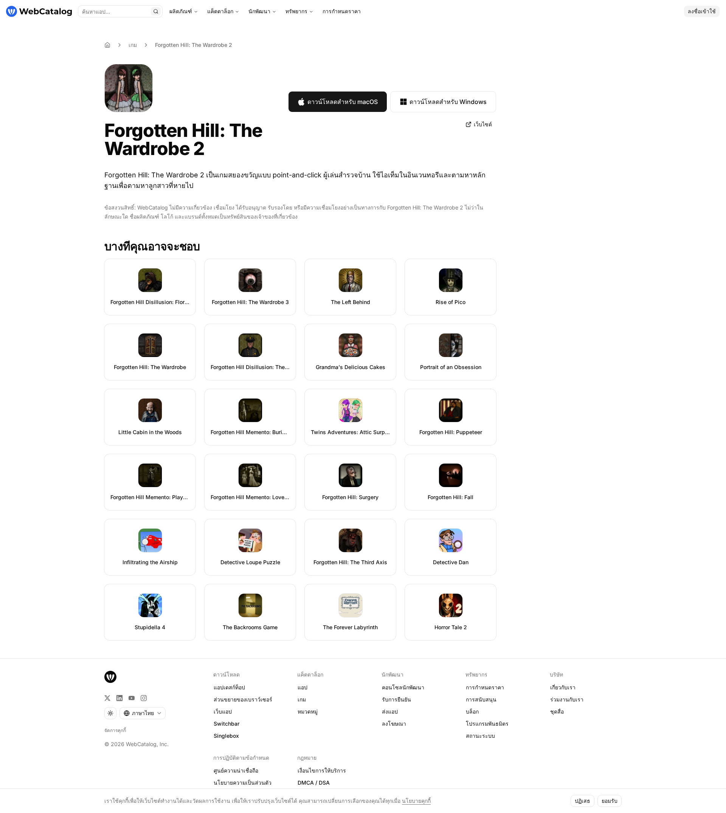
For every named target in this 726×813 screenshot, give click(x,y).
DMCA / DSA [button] (314, 782)
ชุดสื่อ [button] (557, 711)
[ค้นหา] (155, 11)
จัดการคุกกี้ (115, 730)
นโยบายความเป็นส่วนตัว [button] (242, 782)
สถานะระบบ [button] (480, 735)
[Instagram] (144, 698)
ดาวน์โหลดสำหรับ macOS (342, 102)
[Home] (107, 45)
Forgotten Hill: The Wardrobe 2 (193, 45)
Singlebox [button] (226, 735)
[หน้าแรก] (39, 11)
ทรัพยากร (296, 11)
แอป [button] (302, 687)
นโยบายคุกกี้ (416, 800)
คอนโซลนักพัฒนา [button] (403, 687)
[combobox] (142, 713)
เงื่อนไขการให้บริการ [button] (322, 770)
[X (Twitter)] (107, 698)
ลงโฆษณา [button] (394, 723)
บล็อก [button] (472, 711)
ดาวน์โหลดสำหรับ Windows (448, 102)
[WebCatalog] (110, 677)
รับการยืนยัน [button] (396, 699)
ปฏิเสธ (582, 800)
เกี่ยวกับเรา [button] (563, 687)
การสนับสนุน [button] (481, 699)
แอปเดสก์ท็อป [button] (229, 687)
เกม (133, 45)
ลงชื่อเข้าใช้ (702, 11)
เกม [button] (302, 699)
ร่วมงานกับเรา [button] (566, 699)
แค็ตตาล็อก (220, 11)
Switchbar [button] (226, 723)
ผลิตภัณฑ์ (180, 11)
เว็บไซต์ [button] (483, 124)
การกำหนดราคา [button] (485, 687)
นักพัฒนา (259, 11)
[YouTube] (132, 698)
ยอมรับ (609, 800)
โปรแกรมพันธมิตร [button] (487, 723)
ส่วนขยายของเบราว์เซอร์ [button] (243, 699)
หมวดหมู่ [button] (308, 711)
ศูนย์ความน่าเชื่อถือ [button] (236, 770)
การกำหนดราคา (342, 11)
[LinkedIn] (119, 698)
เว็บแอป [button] (223, 711)
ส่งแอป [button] (390, 711)
